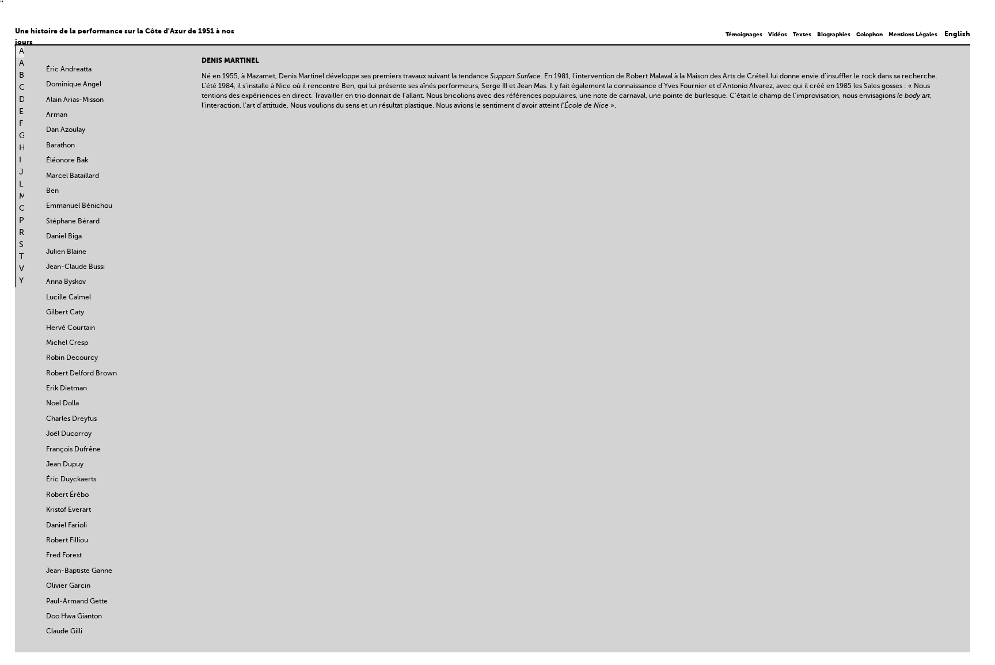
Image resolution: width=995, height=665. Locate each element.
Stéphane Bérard (73, 221)
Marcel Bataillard (72, 176)
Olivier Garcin (68, 586)
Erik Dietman (66, 388)
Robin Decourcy (72, 358)
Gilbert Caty (65, 312)
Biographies (833, 34)
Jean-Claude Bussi (75, 267)
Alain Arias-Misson (75, 100)
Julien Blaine (66, 252)
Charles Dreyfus (71, 419)
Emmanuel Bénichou (79, 206)
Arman (56, 115)
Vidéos (777, 34)
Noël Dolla (62, 403)
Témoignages (744, 34)
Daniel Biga (64, 236)
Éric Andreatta (69, 69)
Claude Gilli (64, 631)
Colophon (869, 34)
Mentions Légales (912, 34)
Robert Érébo (67, 495)
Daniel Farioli (66, 525)
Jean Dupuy (64, 464)
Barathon (60, 145)
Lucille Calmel (68, 297)
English (957, 34)
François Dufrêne (73, 449)
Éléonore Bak (67, 160)
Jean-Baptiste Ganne (79, 571)
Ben (52, 191)
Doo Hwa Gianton (74, 616)
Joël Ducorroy (69, 434)
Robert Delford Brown (81, 373)
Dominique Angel (73, 84)
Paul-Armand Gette (77, 601)
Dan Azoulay (65, 130)
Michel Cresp (67, 343)
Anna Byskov (66, 282)
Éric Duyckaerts (71, 479)
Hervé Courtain (70, 328)
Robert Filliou (67, 540)
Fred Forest (64, 555)
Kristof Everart (68, 510)
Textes (802, 34)
